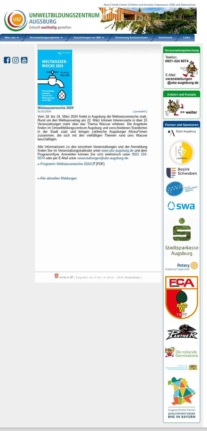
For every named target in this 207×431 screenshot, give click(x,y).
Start (106, 4)
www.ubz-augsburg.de (117, 150)
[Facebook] (7, 60)
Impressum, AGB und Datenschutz (175, 4)
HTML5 (64, 277)
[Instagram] (15, 60)
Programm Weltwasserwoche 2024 (65, 164)
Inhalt (115, 4)
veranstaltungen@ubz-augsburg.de (102, 158)
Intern (123, 4)
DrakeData (132, 277)
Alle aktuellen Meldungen (58, 178)
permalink (140, 111)
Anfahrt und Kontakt (141, 4)
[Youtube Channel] (24, 60)
